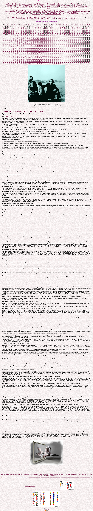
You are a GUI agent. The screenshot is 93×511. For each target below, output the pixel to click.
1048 (21, 35)
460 (65, 28)
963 (38, 34)
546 (35, 29)
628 (86, 30)
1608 (84, 42)
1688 (68, 43)
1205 (70, 37)
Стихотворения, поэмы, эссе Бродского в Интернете (27, 3)
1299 (82, 38)
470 (82, 28)
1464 (60, 40)
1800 (29, 45)
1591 (50, 42)
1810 (49, 45)
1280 (45, 38)
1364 (37, 39)
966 (43, 34)
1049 (23, 35)
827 (72, 32)
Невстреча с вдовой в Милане (49, 5)
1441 (15, 40)
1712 (29, 44)
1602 (72, 42)
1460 (52, 40)
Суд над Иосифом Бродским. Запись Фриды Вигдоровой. (36, 4)
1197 (54, 37)
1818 (64, 45)
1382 (72, 39)
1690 (72, 43)
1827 (82, 45)
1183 (27, 37)
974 (57, 34)
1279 (43, 38)
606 (48, 30)
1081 (86, 35)
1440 (13, 40)
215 (3, 26)
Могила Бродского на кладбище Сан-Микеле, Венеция (14, 13)
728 (81, 31)
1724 (52, 44)
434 (21, 28)
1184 (29, 37)
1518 (80, 41)
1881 (15, 46)
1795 (19, 45)
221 (13, 26)
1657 (7, 43)
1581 (31, 42)
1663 (19, 43)
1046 (17, 35)
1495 (35, 41)
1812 (52, 45)
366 (82, 27)
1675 (43, 43)
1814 (56, 45)
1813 (54, 45)
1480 (5, 41)
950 (16, 34)
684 (4, 31)
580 (4, 30)
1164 (76, 36)
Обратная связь (53, 18)
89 (56, 24)
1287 (58, 38)
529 (6, 29)
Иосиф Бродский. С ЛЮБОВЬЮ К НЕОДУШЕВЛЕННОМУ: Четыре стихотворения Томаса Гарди (21, 10)
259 (77, 26)
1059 (43, 35)
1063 (50, 35)
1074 (72, 35)
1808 (45, 45)
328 (41, 6)
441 (33, 28)
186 (42, 25)
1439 (11, 40)
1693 (78, 43)
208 (79, 25)
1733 (70, 44)
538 (21, 29)
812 (47, 32)
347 (50, 27)
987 (79, 34)
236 (38, 26)
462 (69, 28)
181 (33, 25)
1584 (37, 42)
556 (52, 29)
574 (82, 29)
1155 (58, 36)
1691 (74, 43)
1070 (64, 35)
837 (89, 32)
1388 (84, 39)
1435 (3, 40)
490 (72, 4)
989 (82, 34)
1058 (41, 35)
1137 (23, 36)
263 (84, 26)
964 (40, 34)
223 (16, 26)
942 (3, 34)
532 (11, 29)
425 (6, 28)
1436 (5, 40)
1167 (82, 36)
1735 (74, 44)
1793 (15, 45)
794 (16, 32)
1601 (70, 42)
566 (69, 29)
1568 (5, 42)
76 (38, 24)
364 (79, 27)
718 (64, 31)
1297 (78, 38)
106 (82, 24)
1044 (13, 35)
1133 (15, 36)
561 (60, 29)
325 (13, 27)
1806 (41, 45)
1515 (74, 41)
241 (47, 26)
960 (33, 34)
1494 (33, 41)
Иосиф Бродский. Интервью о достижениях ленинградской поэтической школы (58, 8)
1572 (13, 42)
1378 (64, 39)
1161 (70, 36)
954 (23, 34)
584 (11, 30)
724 (74, 31)
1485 (15, 41)
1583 (35, 42)
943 (4, 34)
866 (50, 33)
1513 (70, 41)
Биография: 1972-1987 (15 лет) (81, 2)
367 (84, 27)
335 (30, 27)
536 (18, 29)
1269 (23, 38)
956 (26, 34)
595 (30, 30)
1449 (31, 40)
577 (87, 29)
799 (25, 32)
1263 (11, 38)
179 (30, 25)
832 (81, 32)
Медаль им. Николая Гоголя (77, 16)
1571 (11, 42)
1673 (39, 43)
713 (55, 31)
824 (67, 32)
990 (84, 34)
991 (86, 34)
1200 (60, 37)
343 (43, 27)
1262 (9, 38)
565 (67, 29)
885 (82, 33)
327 (16, 27)
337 (33, 27)
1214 (88, 37)
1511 (66, 41)
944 (6, 34)
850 (23, 33)
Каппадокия (85, 6)
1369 (47, 39)
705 (42, 31)
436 (25, 28)
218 (8, 26)
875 (65, 33)
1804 (37, 45)
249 (60, 26)
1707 (19, 44)
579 (3, 30)
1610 (88, 42)
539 (74, 4)
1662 (17, 43)
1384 (76, 39)
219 (9, 26)
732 (87, 31)
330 (21, 27)
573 (81, 29)
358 (69, 27)
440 (31, 28)
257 (74, 26)
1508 (60, 41)
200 (65, 25)
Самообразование (82, 3)
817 (55, 32)
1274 (33, 38)
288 (50, 2)
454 (55, 28)
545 (33, 29)
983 (72, 34)
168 (11, 25)
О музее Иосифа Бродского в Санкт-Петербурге (39, 2)
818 (57, 32)
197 (60, 25)
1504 (52, 41)
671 (52, 2)
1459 (50, 40)
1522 (88, 41)
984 (74, 34)
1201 (62, 37)
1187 (35, 37)
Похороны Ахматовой (79, 4)
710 (50, 31)
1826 (80, 45)
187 (43, 25)
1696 (84, 43)
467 (77, 28)
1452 (37, 40)
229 (26, 26)
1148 (45, 36)
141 (87, 4)
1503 (50, 41)
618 (69, 30)
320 (4, 27)
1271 (27, 38)
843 (11, 33)
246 (55, 26)
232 (31, 26)
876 (67, 33)
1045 (15, 35)
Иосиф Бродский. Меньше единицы (10, 11)
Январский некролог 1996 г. (11, 5)
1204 (68, 37)
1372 (52, 39)
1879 (11, 46)
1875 (3, 46)
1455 (43, 40)
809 (42, 32)
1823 (74, 45)
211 (84, 25)
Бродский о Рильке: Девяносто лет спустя (46, 9)
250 (62, 26)
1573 (15, 42)
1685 (62, 43)
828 (74, 32)
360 (72, 27)
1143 (35, 36)
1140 (29, 36)
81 (45, 24)
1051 (27, 35)
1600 (68, 42)
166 (8, 25)
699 (31, 31)
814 (50, 32)
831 (79, 32)
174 (21, 25)
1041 (7, 35)
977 (62, 34)
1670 (33, 43)
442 (35, 28)
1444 (21, 40)
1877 (7, 46)
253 (67, 26)
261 (81, 26)
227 (23, 26)
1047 (19, 35)
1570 (9, 42)
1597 (62, 42)
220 (11, 26)
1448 (29, 40)
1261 (7, 38)
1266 (17, 38)
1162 (72, 36)
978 (64, 34)
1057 (39, 35)
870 (57, 33)
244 (52, 26)
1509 (62, 41)
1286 (56, 38)
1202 (64, 37)
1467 (66, 40)
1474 (80, 40)
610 (55, 30)
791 (11, 32)
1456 (45, 40)
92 (60, 24)
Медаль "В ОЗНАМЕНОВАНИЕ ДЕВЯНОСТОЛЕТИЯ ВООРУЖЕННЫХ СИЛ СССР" (22, 17)
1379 (66, 39)
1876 (5, 46)
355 (64, 27)
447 (43, 28)
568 (72, 29)
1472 (76, 40)
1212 (84, 37)
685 (6, 31)
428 (11, 28)
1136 (21, 36)
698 (30, 31)
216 (4, 26)
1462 (56, 40)
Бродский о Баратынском (20, 7)
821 (62, 32)
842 (9, 33)
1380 (68, 39)
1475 (82, 40)
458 (62, 28)
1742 (88, 44)
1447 (27, 40)
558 (55, 29)
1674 (41, 43)
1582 (33, 42)
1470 (72, 40)
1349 (7, 39)
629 (87, 30)
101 (73, 24)
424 (4, 28)
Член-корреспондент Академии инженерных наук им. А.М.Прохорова (38, 18)
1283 (50, 38)
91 (59, 24)
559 (57, 29)
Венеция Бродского (9, 6)
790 (9, 32)
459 (64, 28)
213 (87, 25)
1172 (5, 37)
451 (46, 13)
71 (31, 24)
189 (47, 25)
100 (72, 24)
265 (87, 26)
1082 (88, 35)
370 (89, 27)
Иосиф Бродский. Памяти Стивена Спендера (45, 10)
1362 (33, 39)
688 (11, 31)
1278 (41, 38)
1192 (45, 37)
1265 (15, 38)
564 (65, 29)
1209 (78, 37)
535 (16, 29)
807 (38, 32)
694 (23, 31)
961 (35, 34)
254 (69, 26)
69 (28, 24)
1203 (66, 37)
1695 (82, 43)
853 (28, 33)
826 (70, 32)
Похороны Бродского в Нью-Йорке (56, 12)
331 (23, 27)
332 (25, 27)
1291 (66, 38)
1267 (19, 38)
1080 (84, 35)
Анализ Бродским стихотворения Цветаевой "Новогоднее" (28, 9)
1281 (47, 38)
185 (40, 25)
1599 (66, 42)
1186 (33, 37)
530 (8, 29)
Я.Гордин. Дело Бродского (51, 4)
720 (67, 31)
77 (39, 24)
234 (35, 26)
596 (31, 30)
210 (82, 25)
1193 (47, 37)
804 (33, 32)
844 (13, 33)
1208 (76, 37)
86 (52, 24)
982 (70, 34)
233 (33, 26)
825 (69, 32)
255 (70, 26)
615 (64, 30)
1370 (49, 39)
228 (25, 26)
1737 (78, 44)
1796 (21, 45)
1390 (88, 39)
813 (48, 32)
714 (57, 31)
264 (86, 26)
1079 (82, 35)
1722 (49, 44)
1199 (58, 37)
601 (40, 30)
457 (60, 28)
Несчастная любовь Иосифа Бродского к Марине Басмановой (15, 4)
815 (52, 32)
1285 (54, 38)
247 (57, 26)
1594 (56, 42)
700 (33, 31)
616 (65, 30)
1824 (76, 45)
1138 (25, 36)
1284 (52, 38)
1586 (41, 42)
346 (48, 27)
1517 (78, 41)
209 (81, 25)
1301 (86, 38)
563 (64, 29)
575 (84, 29)
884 (81, 33)
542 (28, 29)
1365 (39, 39)
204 (72, 25)
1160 (68, 36)
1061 (47, 35)
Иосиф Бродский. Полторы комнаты (23, 11)
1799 (27, 45)
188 (45, 25)
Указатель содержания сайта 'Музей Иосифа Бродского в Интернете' (18, 2)
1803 (35, 45)
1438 (9, 40)
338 (35, 27)
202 (69, 25)
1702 (9, 44)
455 (57, 28)
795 (18, 32)
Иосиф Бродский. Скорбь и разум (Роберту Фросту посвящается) (65, 10)
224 (18, 26)
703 (38, 31)
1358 (25, 39)
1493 (31, 41)
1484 (13, 41)
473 (87, 28)
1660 (13, 43)
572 (79, 29)
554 (48, 29)
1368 (45, 39)
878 (70, 33)
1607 (82, 42)
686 (8, 31)
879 (72, 33)
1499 (43, 41)
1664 (21, 43)
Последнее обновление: (67, 18)
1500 (45, 41)
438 (28, 28)
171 (16, 25)
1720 (45, 44)
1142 (33, 36)
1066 (56, 35)
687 (9, 31)
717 (62, 31)
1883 (19, 46)
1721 (47, 44)
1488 (21, 41)
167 (9, 25)
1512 (68, 41)
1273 (31, 38)
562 (62, 29)
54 (7, 24)
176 (25, 25)
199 (64, 25)
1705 (15, 44)
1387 (82, 39)
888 (87, 33)
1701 (7, 44)
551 (43, 29)
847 (18, 33)
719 (65, 31)
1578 (25, 42)
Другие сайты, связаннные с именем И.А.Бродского (52, 14)
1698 (88, 43)
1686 (64, 43)
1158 (64, 36)
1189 (39, 37)
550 (42, 29)
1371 (50, 39)
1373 (54, 39)
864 (47, 33)
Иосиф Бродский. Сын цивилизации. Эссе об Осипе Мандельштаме (73, 7)
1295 (74, 38)
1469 (70, 40)
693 (21, 31)
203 (70, 25)
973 (55, 34)
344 (42, 6)
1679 (50, 43)
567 (70, 29)
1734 (72, 44)
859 (38, 33)
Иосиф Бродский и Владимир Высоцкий (62, 5)
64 (21, 24)
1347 (3, 39)
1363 (35, 39)
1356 (21, 39)
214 (89, 25)
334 (28, 27)
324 (11, 27)
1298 (80, 38)
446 (42, 28)
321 (29, 13)
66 (24, 24)
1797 (23, 45)
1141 (31, 36)
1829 (86, 45)
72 (32, 24)
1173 (7, 37)
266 (89, 26)
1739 (82, 44)
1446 (25, 40)
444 (38, 28)
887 (86, 33)
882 (77, 33)
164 (4, 25)
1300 (84, 38)
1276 (37, 38)
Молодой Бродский (74, 3)
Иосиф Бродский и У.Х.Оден (81, 5)
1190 (41, 37)
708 (47, 31)
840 (6, 33)
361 (74, 27)
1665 (23, 43)
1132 (13, 36)
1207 (74, 37)
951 (18, 34)
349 (32, 13)
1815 (58, 45)
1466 (64, 40)
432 (18, 28)
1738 (80, 44)
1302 (88, 38)
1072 (68, 35)
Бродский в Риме (48, 6)
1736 (76, 44)
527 (3, 29)
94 (63, 24)
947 (11, 34)
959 (31, 34)
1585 (39, 42)
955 (25, 34)
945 (8, 34)
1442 (17, 40)
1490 (25, 41)
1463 (58, 40)
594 (28, 30)
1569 (7, 42)
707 (45, 31)
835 (86, 32)
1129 (7, 36)
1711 (27, 44)
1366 (41, 39)
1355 (19, 39)
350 (55, 27)
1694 (80, 43)
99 (70, 24)
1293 (70, 38)
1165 (78, 36)
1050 (25, 35)
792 (13, 32)
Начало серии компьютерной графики (54, 13)
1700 (5, 44)
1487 (19, 41)
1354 (17, 39)
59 (14, 24)
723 (72, 31)
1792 (13, 45)
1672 (37, 43)
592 (25, 30)
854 (30, 33)
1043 (11, 35)
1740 (84, 44)
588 (18, 30)
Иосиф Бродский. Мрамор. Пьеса (10, 8)
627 (84, 30)
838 (3, 33)
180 (31, 25)
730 (84, 31)
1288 (60, 38)
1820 (68, 45)
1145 (39, 36)
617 (67, 30)
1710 (25, 44)
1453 (39, 40)
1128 (5, 36)
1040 (5, 35)
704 (40, 31)
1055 (35, 35)
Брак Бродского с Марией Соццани (37, 5)
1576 (21, 42)
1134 (17, 36)
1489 (23, 41)
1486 (17, 41)
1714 (33, 44)
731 (86, 31)
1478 (88, 40)
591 (23, 30)
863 (45, 33)
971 (52, 34)
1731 (66, 44)
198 (67, 4)
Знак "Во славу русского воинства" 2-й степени (60, 17)
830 (77, 32)
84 (49, 24)
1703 (11, 44)
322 (30, 13)
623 (77, 30)
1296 (76, 38)
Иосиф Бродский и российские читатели (24, 5)
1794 (17, 45)
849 (21, 33)
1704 (13, 44)
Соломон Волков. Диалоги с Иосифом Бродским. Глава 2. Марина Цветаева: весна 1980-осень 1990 (32, 12)
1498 (41, 41)
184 (38, 25)
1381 (70, 39)
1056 (37, 35)
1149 (47, 36)
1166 (80, 36)
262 (82, 26)
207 (77, 25)
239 (70, 4)
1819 (66, 45)
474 (89, 28)
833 (82, 32)
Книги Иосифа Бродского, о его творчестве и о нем (79, 13)
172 (18, 25)
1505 (54, 41)
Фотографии (51, 3)
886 (84, 33)
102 (69, 4)
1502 (49, 41)
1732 (68, 44)
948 (13, 34)
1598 (64, 42)
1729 (62, 44)
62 (18, 24)
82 (46, 24)
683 (3, 31)
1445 (23, 40)
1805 (39, 45)
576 (86, 29)
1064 (52, 35)
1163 (74, 36)
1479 (3, 41)
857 (35, 33)
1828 (84, 45)
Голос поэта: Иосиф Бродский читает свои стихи (62, 3)
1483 (11, 41)
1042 (9, 35)
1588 (45, 42)
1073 (70, 35)
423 (3, 28)
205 (74, 25)
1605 (78, 42)
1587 (43, 42)
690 (16, 31)
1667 (27, 43)
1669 (31, 43)
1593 (54, 42)
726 (77, 31)
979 (65, 34)
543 (30, 29)
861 (42, 33)
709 (48, 31)
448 (45, 28)
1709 (23, 44)
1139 (27, 36)
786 (3, 32)
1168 (84, 36)
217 (6, 26)
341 (40, 27)
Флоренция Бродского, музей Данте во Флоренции (28, 6)
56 (10, 24)
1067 (58, 35)
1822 (72, 45)
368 (86, 27)
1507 (58, 41)
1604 (76, 42)
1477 (86, 40)
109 (87, 24)
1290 (64, 38)
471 (84, 28)
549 (40, 29)
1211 (82, 37)
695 (25, 31)
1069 (62, 35)
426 (8, 28)
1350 (9, 39)
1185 (31, 37)
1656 (5, 43)
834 (84, 32)
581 (6, 30)
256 (72, 26)
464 (72, 28)
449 (47, 28)
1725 (54, 44)
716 (60, 31)
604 (45, 30)
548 (38, 29)
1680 (52, 43)
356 (18, 6)
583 (9, 30)
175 (23, 25)
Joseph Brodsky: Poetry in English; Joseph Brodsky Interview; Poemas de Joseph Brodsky (48, 16)
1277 (39, 38)
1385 (78, 39)
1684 (60, 43)
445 (40, 28)
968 (47, 34)
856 (33, 33)
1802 (33, 45)
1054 (33, 35)
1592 (52, 42)
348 (52, 27)
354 (16, 6)
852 (26, 33)
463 (70, 28)
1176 (13, 37)
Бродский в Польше (12, 7)
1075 (74, 35)
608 (52, 30)
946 (9, 34)
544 (31, 29)
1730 (64, 44)
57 (11, 24)
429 (13, 28)
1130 (9, 36)
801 (28, 32)
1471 (74, 40)
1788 (5, 45)
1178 (17, 37)
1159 (66, 36)
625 (81, 30)
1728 (60, 44)
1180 (21, 37)
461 (67, 28)
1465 (62, 40)
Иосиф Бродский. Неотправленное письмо (33, 7)
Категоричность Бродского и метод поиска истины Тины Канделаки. (22, 16)
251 (64, 26)
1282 (49, 38)
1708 (21, 44)
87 (53, 24)
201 (67, 25)
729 (82, 31)
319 (27, 13)
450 (48, 28)
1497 (39, 41)
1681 (54, 43)
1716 (37, 44)
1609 (86, 42)
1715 (35, 44)
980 (67, 34)
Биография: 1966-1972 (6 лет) (70, 2)
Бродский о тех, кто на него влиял (82, 10)
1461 (54, 40)
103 (77, 24)
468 (79, 28)
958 (30, 34)
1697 (86, 43)
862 (43, 33)
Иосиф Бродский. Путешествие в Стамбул (37, 11)
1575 (19, 42)
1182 (25, 37)
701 (35, 31)
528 (4, 29)
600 (38, 30)
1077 (78, 35)
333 (26, 27)
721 (69, 31)
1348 (5, 39)
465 (74, 28)
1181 (23, 37)
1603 (74, 42)
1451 (35, 40)
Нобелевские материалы (66, 13)
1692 (76, 43)
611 (57, 30)
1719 (43, 44)
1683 (58, 43)
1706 (17, 44)
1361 (31, 39)
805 (74, 5)
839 (4, 33)
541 (26, 29)
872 (60, 33)
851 (25, 33)
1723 (50, 44)
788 (6, 32)
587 (16, 30)
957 (28, 34)
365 (81, 27)
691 (18, 31)
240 (45, 26)
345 (47, 27)
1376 (60, 39)
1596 (60, 42)
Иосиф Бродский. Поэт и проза (39, 8)
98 (69, 24)
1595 (58, 42)
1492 (29, 41)
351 (44, 6)
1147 (43, 36)
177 (26, 25)
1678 (49, 43)
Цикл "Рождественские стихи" (42, 3)
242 (48, 26)
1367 (43, 39)
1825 (78, 45)
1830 (88, 45)
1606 (80, 42)
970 (50, 34)
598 (35, 30)
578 (89, 29)
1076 (76, 35)
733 (89, 31)
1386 (80, 39)
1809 (47, 45)
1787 (3, 45)
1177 (15, 37)
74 (35, 24)
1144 (37, 36)
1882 (17, 46)
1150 (49, 36)
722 (70, 31)
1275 (35, 38)
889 (89, 33)
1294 (72, 38)
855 (31, 33)
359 (70, 27)
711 (52, 31)
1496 (37, 41)
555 (50, 29)
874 (64, 33)
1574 (17, 42)
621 (74, 30)
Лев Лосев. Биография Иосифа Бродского (70, 12)
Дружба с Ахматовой (59, 4)
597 (33, 30)
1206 (72, 37)
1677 (47, 43)
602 (42, 30)
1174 (9, 37)
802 (30, 32)
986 (77, 34)
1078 (80, 35)
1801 (31, 45)
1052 (29, 35)
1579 (27, 42)
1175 (11, 37)
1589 (47, 42)
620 (72, 30)
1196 (52, 37)
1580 (29, 42)
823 (65, 32)
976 (60, 34)
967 (45, 34)
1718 (41, 44)
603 (43, 30)
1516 (76, 41)
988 (81, 34)
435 (23, 28)
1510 (64, 41)
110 (89, 24)
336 (31, 27)
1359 (27, 39)
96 (66, 24)
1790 (9, 45)
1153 (54, 36)
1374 (56, 39)
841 (8, 33)
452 (52, 28)
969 (48, 34)
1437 (7, 40)
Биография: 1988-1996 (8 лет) (13, 3)
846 (16, 33)
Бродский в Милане (56, 6)
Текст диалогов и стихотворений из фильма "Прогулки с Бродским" (77, 11)
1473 (78, 40)
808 (40, 32)
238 (42, 26)
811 (45, 32)
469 (81, 28)
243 (50, 26)
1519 (82, 41)
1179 (19, 37)
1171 (3, 37)
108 (85, 24)
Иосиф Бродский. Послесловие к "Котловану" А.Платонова (64, 9)
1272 (29, 38)
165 (6, 25)
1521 (86, 41)
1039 (3, 35)
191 (50, 25)
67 (25, 24)
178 (28, 25)
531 (9, 29)
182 (35, 25)
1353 (15, 39)
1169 (86, 36)
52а (73, 5)
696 (26, 31)
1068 (60, 35)
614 (62, 30)
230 (28, 26)
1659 (11, 43)
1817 (62, 45)
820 (60, 32)
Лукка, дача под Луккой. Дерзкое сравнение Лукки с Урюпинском (71, 6)
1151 (50, 36)
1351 (11, 39)
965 (42, 34)
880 (74, 33)
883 (79, 33)
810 (43, 32)
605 (47, 30)
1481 (7, 41)
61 (17, 24)
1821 (70, 45)
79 (42, 24)
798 (23, 32)
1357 (23, 39)
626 (82, 30)
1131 (11, 36)
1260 (5, 38)
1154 (56, 36)
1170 (88, 36)
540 (25, 29)
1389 (86, 39)
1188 (37, 37)
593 (26, 30)
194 (55, 25)
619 (70, 30)
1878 (9, 46)
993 (89, 34)
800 (26, 32)
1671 (35, 43)
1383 (74, 39)
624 (79, 30)
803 (31, 32)
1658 (9, 43)
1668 (29, 43)
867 (52, 33)
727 (79, 31)
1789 (7, 45)
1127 (3, 36)
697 (28, 31)
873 (62, 33)
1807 (43, 45)
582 (8, 30)
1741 (86, 44)
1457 (47, 40)
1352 (13, 39)
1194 (49, 37)
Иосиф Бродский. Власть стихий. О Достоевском (25, 8)
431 (16, 28)
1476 (84, 40)
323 (9, 27)
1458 (49, 40)
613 (60, 30)
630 (89, 30)
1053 (31, 35)
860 (40, 33)
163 (3, 25)
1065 (54, 35)
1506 (56, 41)
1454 (41, 40)
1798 (25, 45)
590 (21, 30)
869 (55, 33)
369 (87, 27)
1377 (62, 39)
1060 (45, 35)
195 (57, 25)
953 (21, 34)
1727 (58, 44)
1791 (11, 45)
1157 (62, 36)
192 (52, 25)
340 (38, 27)
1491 (27, 41)
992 (87, 34)
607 (50, 30)
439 (30, 28)
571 (77, 29)
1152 (52, 36)
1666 (25, 43)
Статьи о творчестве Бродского (37, 14)
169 (13, 25)
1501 (47, 41)
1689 (70, 43)
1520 (84, 41)
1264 (13, 38)
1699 (3, 44)
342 (42, 27)
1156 (60, 36)
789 (8, 32)
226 (21, 26)
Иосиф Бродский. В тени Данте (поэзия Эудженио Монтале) (55, 11)
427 (9, 28)
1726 (56, 44)
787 (4, 32)
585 (13, 30)
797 (21, 32)
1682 (56, 43)
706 (43, 31)
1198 (56, 37)
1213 (86, 37)
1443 (19, 40)
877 (69, 33)
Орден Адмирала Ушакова (67, 16)
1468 (68, 40)
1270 (25, 38)
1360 (29, 39)
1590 (49, 42)
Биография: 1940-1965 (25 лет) (59, 2)
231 (30, 26)
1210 (80, 37)
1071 (66, 35)
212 (86, 25)
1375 (58, 39)
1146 (41, 36)
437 (26, 28)
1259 (3, 38)
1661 (15, 43)
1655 (3, 43)
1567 (3, 42)
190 (48, 25)
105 (80, 24)
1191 (43, 37)
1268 (21, 38)
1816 (60, 45)
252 (65, 26)
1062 (49, 35)
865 (48, 33)
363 (77, 27)
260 (79, 26)
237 (40, 26)
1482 (9, 41)
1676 (45, 43)
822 (64, 32)
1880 (13, 46)
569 (74, 29)
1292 (68, 38)
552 (45, 29)
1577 (23, 42)
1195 (50, 37)
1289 (62, 38)
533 (13, 29)
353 (60, 27)
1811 (50, 45)
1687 (66, 43)
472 (86, 28)
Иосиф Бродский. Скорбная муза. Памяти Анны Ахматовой (51, 7)
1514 (72, 41)
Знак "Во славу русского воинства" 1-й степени (77, 17)
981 (69, 34)
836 (87, 32)
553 (47, 29)
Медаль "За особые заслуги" (21, 18)
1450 (33, 40)
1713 (31, 44)
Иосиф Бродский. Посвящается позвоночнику (80, 8)
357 (67, 27)
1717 (39, 44)
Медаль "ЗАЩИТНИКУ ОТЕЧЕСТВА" (44, 17)
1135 (19, 36)
